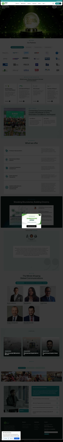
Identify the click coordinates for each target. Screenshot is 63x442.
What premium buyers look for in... (31, 353)
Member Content (8, 351)
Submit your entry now (31, 226)
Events (39, 3)
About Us (17, 3)
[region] (11, 435)
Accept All (16, 438)
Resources (34, 3)
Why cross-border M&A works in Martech (12, 353)
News (43, 3)
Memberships (23, 3)
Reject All (11, 438)
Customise (5, 438)
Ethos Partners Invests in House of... (50, 353)
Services (29, 3)
